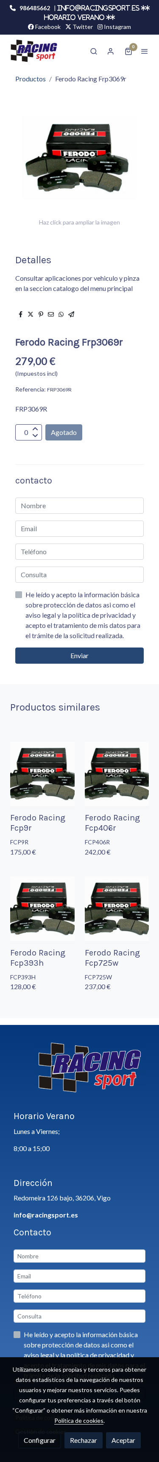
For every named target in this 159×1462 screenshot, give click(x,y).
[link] (33, 51)
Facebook (47, 26)
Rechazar (83, 1440)
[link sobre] (79, 1073)
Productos (30, 79)
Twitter (82, 26)
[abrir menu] (144, 51)
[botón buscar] (93, 51)
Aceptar (123, 1440)
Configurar (40, 1440)
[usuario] (110, 51)
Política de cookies (78, 1420)
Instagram (117, 26)
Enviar (79, 655)
